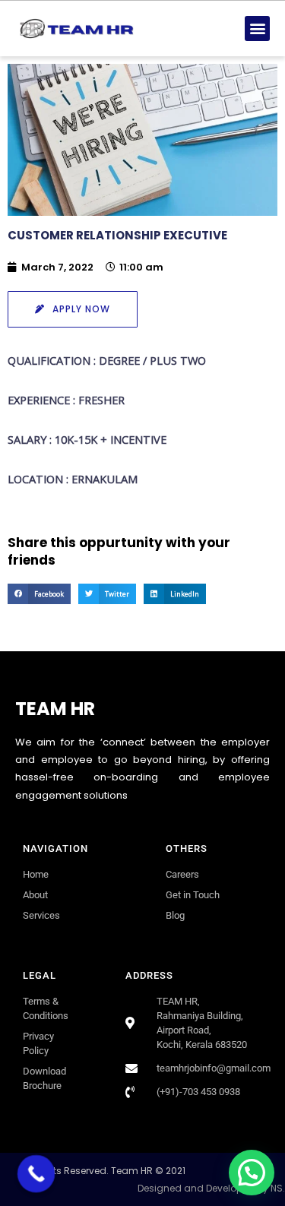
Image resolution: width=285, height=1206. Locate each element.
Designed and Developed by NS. (211, 1188)
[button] (257, 28)
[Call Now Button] (36, 1174)
